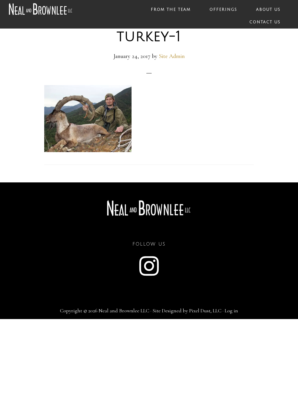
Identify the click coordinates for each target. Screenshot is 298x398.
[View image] (88, 150)
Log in (231, 310)
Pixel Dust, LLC (205, 310)
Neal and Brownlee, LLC (41, 12)
